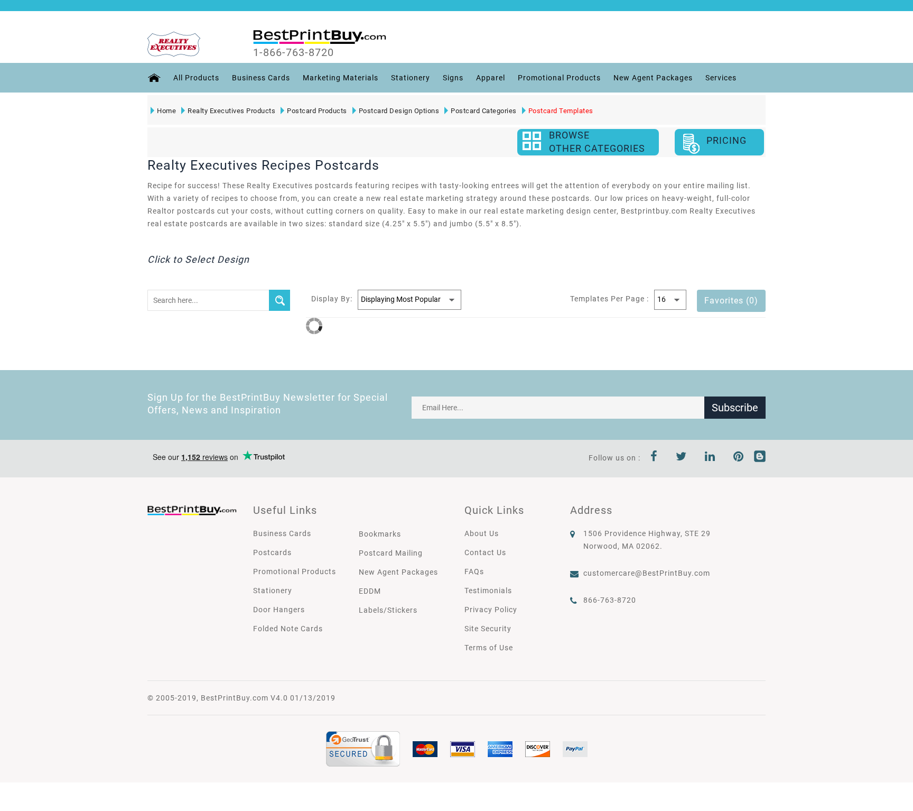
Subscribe (735, 407)
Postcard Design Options (399, 111)
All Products (196, 77)
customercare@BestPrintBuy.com (646, 573)
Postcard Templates (560, 111)
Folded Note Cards (288, 628)
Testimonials (488, 590)
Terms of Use (488, 647)
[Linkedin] (710, 458)
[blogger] (760, 458)
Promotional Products (559, 77)
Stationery (410, 77)
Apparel (490, 77)
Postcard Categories (484, 111)
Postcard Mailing (391, 553)
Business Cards (261, 77)
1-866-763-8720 (293, 52)
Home (166, 111)
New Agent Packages (653, 77)
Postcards (272, 552)
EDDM (370, 591)
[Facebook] (654, 458)
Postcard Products (317, 111)
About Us (481, 533)
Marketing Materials (340, 77)
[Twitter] (681, 458)
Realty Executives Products (231, 111)
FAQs (474, 571)
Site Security (487, 628)
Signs (453, 77)
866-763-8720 (609, 600)
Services (721, 77)
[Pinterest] (738, 458)
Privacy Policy (490, 609)
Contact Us (485, 552)
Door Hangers (279, 609)
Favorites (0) (731, 301)
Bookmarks (380, 534)
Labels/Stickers (388, 610)
